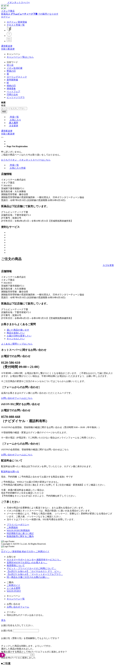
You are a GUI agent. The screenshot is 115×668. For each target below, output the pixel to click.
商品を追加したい (16, 333)
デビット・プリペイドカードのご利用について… (31, 568)
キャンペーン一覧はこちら (20, 57)
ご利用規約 (12, 527)
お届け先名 (6, 630)
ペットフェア (13, 91)
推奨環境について (16, 565)
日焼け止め (12, 94)
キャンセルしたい (16, 338)
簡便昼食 (11, 88)
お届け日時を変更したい (19, 336)
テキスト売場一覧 (16, 25)
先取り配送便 (8, 49)
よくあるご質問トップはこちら (17, 344)
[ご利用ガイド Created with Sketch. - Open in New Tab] (9, 35)
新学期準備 (12, 80)
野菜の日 (11, 71)
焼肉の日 (11, 85)
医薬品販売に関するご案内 (20, 536)
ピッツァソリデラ (16, 97)
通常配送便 (6, 46)
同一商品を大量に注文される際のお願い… (28, 577)
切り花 (10, 65)
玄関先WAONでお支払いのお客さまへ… (27, 562)
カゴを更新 (108, 265)
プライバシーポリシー (18, 524)
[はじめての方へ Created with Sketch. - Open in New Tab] (9, 30)
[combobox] (14, 108)
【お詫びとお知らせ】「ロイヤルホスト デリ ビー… (34, 571)
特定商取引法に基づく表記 (20, 533)
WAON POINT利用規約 (18, 530)
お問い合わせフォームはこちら (17, 398)
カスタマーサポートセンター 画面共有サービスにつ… (34, 559)
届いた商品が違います (18, 330)
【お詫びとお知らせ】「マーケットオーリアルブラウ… (35, 574)
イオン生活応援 (14, 68)
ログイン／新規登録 (17, 22)
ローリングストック (17, 77)
